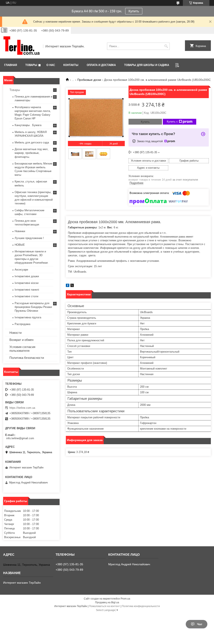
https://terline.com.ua (22, 407)
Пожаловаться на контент (104, 606)
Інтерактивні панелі (27, 289)
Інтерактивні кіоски (26, 283)
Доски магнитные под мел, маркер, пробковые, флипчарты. (31, 153)
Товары (31, 65)
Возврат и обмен (21, 340)
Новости (15, 332)
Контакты (70, 65)
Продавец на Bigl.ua (107, 602)
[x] (72, 286)
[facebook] (67, 286)
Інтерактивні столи (26, 296)
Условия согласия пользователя (22, 348)
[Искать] (166, 46)
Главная (10, 65)
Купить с (172, 121)
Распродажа (22, 324)
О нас (50, 65)
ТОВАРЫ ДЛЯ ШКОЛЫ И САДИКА (146, 65)
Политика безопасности (26, 357)
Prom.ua (125, 598)
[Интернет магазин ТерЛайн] (21, 46)
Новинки (20, 231)
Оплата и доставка (101, 65)
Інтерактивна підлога (28, 317)
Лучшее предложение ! (29, 238)
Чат (199, 624)
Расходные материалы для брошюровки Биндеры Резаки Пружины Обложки (33, 307)
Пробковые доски (89, 79)
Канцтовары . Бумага (28, 125)
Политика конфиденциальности (141, 606)
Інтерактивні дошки (27, 276)
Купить (134, 11)
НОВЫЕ (20, 244)
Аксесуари (21, 269)
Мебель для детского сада (32, 142)
